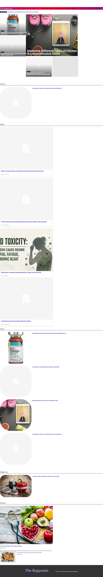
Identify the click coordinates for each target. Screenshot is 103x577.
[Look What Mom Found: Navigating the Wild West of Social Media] (13, 46)
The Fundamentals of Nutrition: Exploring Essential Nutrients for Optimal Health (29, 552)
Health (2, 174)
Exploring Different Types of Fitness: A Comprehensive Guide (45, 400)
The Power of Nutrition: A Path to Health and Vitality (11, 546)
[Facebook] (50, 571)
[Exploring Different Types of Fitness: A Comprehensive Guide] (52, 35)
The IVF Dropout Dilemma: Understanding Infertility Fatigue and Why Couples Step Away (24, 221)
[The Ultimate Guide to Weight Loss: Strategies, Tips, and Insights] (16, 486)
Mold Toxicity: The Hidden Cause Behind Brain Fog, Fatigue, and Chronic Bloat (21, 272)
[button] (102, 8)
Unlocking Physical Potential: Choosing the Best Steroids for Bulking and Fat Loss (49, 333)
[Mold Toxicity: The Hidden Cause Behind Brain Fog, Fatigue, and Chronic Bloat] (26, 250)
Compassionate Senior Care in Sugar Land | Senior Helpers (16, 321)
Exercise (28, 71)
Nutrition (1, 543)
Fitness (2, 52)
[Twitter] (54, 571)
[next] (102, 12)
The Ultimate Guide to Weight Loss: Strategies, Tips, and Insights (45, 476)
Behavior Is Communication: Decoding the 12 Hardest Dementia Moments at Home (22, 171)
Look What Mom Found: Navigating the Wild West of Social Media (45, 366)
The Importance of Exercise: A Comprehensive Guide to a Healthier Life (47, 88)
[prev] (100, 12)
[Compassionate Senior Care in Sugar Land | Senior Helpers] (26, 298)
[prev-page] (1, 120)
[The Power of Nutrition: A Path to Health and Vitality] (26, 525)
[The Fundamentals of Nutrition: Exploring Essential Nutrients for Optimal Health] (8, 556)
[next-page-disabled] (2, 120)
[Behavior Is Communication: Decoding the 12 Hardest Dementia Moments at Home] (26, 148)
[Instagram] (52, 571)
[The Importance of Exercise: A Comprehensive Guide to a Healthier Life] (39, 66)
